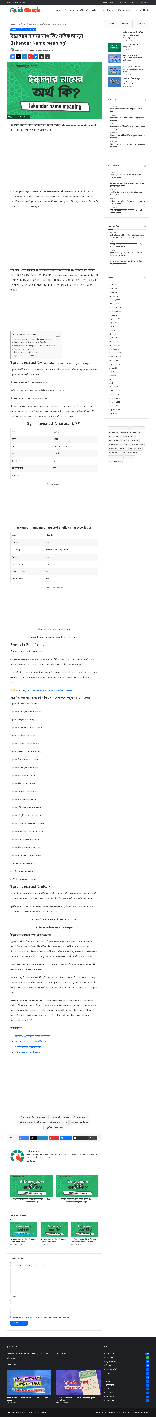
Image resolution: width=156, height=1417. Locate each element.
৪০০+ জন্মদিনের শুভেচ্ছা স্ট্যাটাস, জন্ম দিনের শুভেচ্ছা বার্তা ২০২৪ (133, 58)
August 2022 (113, 368)
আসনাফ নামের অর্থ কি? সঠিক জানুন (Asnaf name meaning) (23, 1240)
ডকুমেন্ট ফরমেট (82, 10)
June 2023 (113, 330)
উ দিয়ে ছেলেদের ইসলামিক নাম (129, 453)
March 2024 (113, 296)
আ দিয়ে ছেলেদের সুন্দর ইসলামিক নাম (31, 1042)
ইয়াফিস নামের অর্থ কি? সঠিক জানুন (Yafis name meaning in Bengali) (84, 1240)
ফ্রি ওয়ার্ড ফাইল (130, 457)
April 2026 (113, 285)
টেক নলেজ (68, 10)
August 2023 (113, 322)
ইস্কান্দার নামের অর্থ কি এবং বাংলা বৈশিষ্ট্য (30, 342)
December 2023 (115, 307)
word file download (115, 444)
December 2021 (115, 398)
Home (105, 2)
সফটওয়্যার (95, 10)
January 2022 (114, 394)
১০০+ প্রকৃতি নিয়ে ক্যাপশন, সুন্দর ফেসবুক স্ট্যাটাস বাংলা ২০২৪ (133, 69)
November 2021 (115, 402)
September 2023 (115, 319)
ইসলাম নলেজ (110, 1373)
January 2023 (114, 349)
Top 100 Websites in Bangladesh (130, 45)
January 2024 (114, 304)
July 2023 (112, 326)
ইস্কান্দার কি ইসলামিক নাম (24, 349)
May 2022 (112, 379)
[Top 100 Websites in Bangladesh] (114, 47)
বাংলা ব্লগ (108, 1377)
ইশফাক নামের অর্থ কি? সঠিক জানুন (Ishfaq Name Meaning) (53, 1240)
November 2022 (115, 357)
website (126, 440)
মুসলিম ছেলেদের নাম (55, 1127)
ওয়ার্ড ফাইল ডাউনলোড (115, 457)
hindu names (113, 432)
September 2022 (115, 364)
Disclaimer (144, 2)
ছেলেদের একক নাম (29, 30)
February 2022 (114, 391)
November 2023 (115, 311)
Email (12, 1307)
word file (135, 440)
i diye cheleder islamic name (34, 1117)
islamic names (81, 1117)
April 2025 (113, 288)
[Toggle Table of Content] (56, 335)
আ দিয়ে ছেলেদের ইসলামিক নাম (134, 444)
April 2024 (113, 292)
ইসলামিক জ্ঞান (113, 453)
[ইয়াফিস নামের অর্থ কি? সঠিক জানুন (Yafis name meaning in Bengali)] (84, 1229)
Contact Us (122, 2)
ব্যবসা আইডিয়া (110, 1400)
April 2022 (113, 383)
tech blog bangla (114, 440)
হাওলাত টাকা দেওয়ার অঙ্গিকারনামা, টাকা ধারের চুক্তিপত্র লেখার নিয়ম (76, 1399)
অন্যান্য (136, 10)
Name (13, 1296)
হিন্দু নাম (108, 1365)
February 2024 (114, 300)
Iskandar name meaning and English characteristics (34, 345)
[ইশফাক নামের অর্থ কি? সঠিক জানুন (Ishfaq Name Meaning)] (54, 1229)
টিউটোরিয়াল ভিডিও (123, 10)
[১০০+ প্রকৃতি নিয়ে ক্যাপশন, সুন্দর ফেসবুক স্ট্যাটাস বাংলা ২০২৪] (114, 70)
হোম (59, 10)
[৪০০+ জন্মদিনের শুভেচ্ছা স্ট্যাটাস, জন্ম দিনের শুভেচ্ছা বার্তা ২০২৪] (114, 58)
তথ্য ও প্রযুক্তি (110, 1397)
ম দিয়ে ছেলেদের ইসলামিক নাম (27, 1053)
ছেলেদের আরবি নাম (80, 1122)
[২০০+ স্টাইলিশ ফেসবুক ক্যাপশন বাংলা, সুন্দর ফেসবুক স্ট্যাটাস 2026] (114, 82)
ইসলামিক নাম (22, 24)
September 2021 (115, 409)
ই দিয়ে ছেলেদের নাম (59, 1122)
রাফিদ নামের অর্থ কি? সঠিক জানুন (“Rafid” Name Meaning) (133, 35)
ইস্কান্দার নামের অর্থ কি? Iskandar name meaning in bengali (36, 339)
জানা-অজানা (110, 1393)
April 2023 (113, 338)
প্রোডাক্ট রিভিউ (108, 10)
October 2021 (114, 406)
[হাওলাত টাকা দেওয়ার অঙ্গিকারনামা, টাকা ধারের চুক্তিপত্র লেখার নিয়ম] (78, 1382)
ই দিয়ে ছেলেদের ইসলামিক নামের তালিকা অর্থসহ (50, 690)
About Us (113, 2)
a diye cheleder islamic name (118, 428)
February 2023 (114, 345)
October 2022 (114, 360)
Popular (125, 23)
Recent (111, 23)
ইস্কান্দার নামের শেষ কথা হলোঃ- (26, 355)
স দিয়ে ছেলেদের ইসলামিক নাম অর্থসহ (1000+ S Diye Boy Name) (27, 1399)
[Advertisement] (54, 162)
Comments (141, 23)
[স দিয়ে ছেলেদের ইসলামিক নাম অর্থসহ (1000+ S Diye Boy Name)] (29, 1382)
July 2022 (112, 372)
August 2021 (113, 413)
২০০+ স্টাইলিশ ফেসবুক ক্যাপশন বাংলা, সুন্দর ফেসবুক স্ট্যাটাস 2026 (133, 81)
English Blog (110, 1389)
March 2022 (113, 387)
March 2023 (113, 341)
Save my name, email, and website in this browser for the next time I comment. (41, 1317)
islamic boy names (61, 1117)
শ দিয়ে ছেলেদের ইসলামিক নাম (28, 1047)
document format (138, 428)
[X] (11, 1358)
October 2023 (114, 315)
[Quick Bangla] (25, 10)
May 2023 (112, 334)
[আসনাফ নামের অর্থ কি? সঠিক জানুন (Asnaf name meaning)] (23, 1229)
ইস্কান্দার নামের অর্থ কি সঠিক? (25, 352)
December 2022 (115, 353)
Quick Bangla (19, 50)
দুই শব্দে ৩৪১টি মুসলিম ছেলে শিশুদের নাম (32, 1036)
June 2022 (113, 375)
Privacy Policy (133, 2)
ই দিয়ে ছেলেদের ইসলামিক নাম (33, 1122)
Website (59, 1307)
